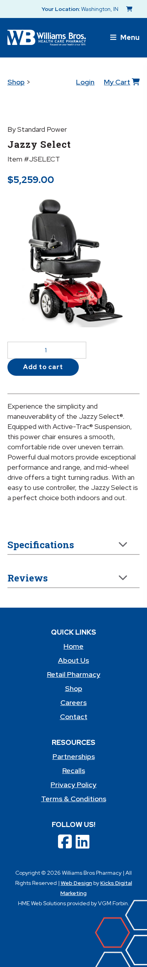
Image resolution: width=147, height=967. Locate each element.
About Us (73, 660)
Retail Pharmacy (73, 674)
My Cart (117, 81)
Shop (16, 81)
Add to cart (43, 367)
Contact (73, 716)
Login (85, 81)
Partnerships (74, 756)
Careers (73, 702)
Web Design (76, 882)
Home (73, 646)
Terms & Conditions (73, 798)
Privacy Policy (73, 784)
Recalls (73, 770)
